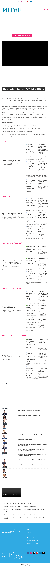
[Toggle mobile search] (44, 9)
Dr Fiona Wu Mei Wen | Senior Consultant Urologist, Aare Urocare (29, 415)
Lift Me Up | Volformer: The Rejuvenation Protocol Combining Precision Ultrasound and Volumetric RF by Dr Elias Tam (13, 263)
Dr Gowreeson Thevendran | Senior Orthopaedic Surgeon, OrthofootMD (30, 429)
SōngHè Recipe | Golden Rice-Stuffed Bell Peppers (42, 229)
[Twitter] (43, 553)
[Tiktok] (34, 553)
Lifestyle (29, 535)
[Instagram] (31, 553)
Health (28, 529)
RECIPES (6, 196)
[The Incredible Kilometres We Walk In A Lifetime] (25, 82)
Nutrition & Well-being (32, 543)
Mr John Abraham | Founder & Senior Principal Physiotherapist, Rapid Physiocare (31, 425)
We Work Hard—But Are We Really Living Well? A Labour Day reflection (42, 370)
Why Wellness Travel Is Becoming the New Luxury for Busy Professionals (43, 294)
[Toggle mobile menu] (47, 9)
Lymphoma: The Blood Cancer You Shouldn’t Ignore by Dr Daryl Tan (11, 159)
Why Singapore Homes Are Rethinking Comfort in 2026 (42, 308)
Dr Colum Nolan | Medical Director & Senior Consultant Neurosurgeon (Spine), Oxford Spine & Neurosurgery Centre (32, 445)
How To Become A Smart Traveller (42, 320)
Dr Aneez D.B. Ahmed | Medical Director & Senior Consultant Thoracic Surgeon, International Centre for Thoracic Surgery (31, 450)
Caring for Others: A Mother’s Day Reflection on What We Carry (43, 355)
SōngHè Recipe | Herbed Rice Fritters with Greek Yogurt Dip (12, 214)
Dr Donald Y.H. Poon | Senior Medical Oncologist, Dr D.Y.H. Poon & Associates (31, 473)
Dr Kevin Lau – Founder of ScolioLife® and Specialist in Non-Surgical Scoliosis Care (32, 459)
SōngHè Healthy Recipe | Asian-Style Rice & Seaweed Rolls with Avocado (43, 216)
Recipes (29, 532)
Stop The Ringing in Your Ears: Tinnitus (42, 181)
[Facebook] (28, 553)
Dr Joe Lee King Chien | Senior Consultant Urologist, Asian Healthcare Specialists (31, 420)
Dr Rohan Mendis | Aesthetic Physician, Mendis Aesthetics (27, 439)
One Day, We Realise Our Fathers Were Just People (12, 354)
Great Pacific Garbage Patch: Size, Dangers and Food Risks (11, 306)
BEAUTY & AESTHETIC (12, 243)
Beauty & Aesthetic (31, 538)
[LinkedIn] (40, 553)
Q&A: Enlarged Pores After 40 (42, 247)
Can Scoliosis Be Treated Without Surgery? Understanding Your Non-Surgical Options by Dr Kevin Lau (43, 149)
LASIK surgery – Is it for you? (43, 259)
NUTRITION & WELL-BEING (14, 335)
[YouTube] (37, 553)
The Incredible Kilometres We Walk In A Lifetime (23, 89)
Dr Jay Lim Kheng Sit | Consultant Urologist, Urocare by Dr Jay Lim (29, 410)
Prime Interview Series (32, 540)
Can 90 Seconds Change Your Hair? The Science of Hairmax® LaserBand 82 (43, 275)
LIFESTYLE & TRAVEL (11, 288)
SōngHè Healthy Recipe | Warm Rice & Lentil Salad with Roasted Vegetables (43, 201)
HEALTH (9, 535)
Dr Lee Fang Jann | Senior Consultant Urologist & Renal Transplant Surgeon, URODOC (32, 464)
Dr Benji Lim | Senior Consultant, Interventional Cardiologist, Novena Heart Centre (32, 434)
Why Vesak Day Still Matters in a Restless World (43, 341)
